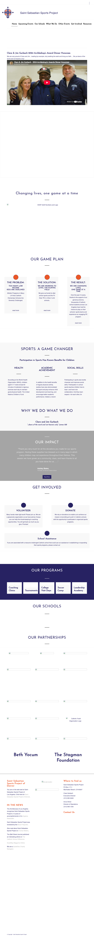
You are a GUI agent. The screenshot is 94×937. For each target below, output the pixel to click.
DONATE (70, 511)
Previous (11, 450)
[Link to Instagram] (90, 3)
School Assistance (47, 539)
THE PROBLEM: (15, 282)
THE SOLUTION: (47, 282)
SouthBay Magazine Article (16, 843)
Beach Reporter (23, 825)
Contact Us (69, 812)
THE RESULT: (78, 282)
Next (83, 450)
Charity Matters (23, 831)
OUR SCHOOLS (47, 606)
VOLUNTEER (23, 511)
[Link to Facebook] (88, 3)
